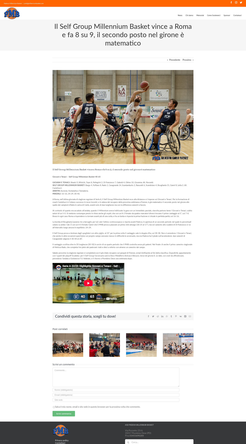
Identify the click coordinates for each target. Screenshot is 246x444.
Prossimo (187, 60)
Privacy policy (62, 440)
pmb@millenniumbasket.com (34, 3)
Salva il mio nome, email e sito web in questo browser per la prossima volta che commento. (97, 407)
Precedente (174, 60)
